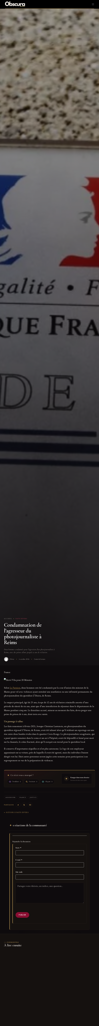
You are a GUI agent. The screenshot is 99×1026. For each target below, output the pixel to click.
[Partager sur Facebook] (18, 804)
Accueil (8, 619)
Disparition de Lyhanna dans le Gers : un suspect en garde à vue (25, 988)
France (22, 797)
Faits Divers (21, 619)
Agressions (10, 797)
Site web (19, 872)
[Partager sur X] (24, 804)
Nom (18, 847)
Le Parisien (15, 687)
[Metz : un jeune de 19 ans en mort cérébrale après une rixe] (73, 966)
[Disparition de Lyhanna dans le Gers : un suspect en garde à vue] (26, 966)
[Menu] (93, 4)
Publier (22, 915)
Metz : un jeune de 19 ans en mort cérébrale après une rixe (73, 988)
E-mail (19, 860)
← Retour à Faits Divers (16, 812)
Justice (33, 797)
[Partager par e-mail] (30, 804)
